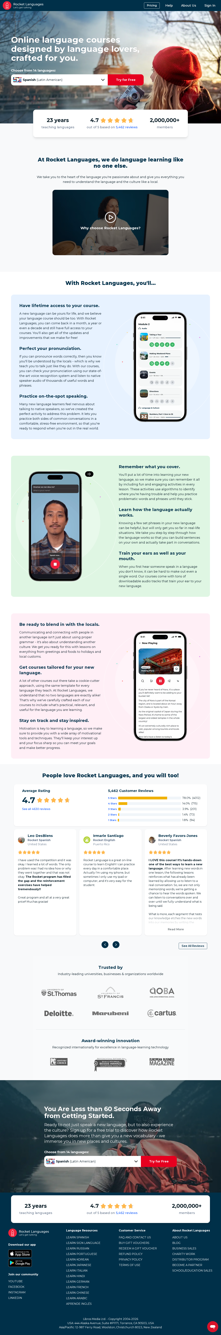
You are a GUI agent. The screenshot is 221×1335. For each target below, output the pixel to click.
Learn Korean (77, 1259)
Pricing (152, 5)
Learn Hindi (75, 1276)
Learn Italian (77, 1270)
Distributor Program (190, 1259)
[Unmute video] (89, 474)
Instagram (17, 1292)
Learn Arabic (76, 1298)
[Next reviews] (116, 944)
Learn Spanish (77, 1237)
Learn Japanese (78, 1265)
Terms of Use (129, 1265)
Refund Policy (130, 1254)
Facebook (16, 1286)
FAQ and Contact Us (135, 1237)
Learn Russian (77, 1248)
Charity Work (183, 1254)
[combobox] (59, 79)
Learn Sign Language (83, 1243)
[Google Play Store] (28, 1263)
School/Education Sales (192, 1270)
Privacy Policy (130, 1259)
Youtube (15, 1281)
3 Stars (112, 809)
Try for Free (126, 80)
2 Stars (112, 814)
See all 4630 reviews (36, 809)
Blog (176, 1243)
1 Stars (112, 820)
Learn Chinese (77, 1292)
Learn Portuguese (81, 1254)
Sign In (209, 5)
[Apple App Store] (28, 1254)
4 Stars (112, 803)
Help (169, 5)
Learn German (77, 1281)
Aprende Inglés (79, 1303)
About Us (188, 5)
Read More (176, 929)
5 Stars (112, 798)
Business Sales (184, 1248)
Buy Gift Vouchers (134, 1243)
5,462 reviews (126, 127)
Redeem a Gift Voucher (138, 1248)
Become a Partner (187, 1265)
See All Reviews (193, 946)
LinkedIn (15, 1298)
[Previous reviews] (105, 944)
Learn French (77, 1287)
